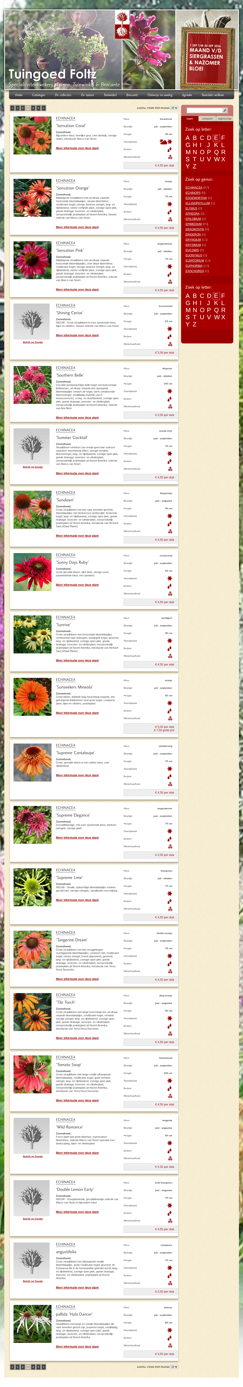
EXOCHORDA (195, 271)
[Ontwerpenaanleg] (160, 94)
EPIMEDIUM (194, 224)
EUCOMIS (192, 250)
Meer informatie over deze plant (77, 148)
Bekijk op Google (33, 342)
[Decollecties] (63, 94)
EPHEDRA (193, 213)
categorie (207, 118)
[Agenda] (187, 94)
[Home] (19, 94)
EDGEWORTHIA (196, 198)
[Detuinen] (87, 94)
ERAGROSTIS (195, 229)
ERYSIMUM (193, 245)
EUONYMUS (194, 255)
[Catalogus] (39, 94)
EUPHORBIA (194, 266)
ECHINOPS (193, 192)
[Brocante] (132, 94)
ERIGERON (193, 234)
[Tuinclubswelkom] (213, 94)
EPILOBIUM (193, 219)
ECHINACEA (194, 187)
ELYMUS (191, 208)
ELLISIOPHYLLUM (198, 203)
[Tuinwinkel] (110, 94)
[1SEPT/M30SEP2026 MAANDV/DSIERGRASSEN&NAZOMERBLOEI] (208, 50)
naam (190, 118)
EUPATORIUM (195, 260)
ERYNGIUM (193, 239)
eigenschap (224, 118)
